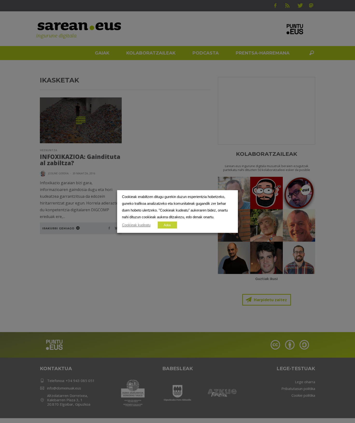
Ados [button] (167, 225)
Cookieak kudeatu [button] (136, 225)
